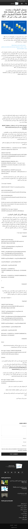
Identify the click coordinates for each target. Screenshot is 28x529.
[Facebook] (22, 472)
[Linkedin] (18, 472)
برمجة (26, 6)
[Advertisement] (14, 409)
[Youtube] (5, 472)
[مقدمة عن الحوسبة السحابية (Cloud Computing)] (4, 488)
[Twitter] (8, 472)
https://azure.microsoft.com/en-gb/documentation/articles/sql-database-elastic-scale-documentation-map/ (14, 47)
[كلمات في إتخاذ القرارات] (4, 495)
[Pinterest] (15, 472)
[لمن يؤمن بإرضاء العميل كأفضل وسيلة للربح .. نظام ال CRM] (4, 482)
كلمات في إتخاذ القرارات (22, 493)
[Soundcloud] (11, 472)
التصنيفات (11, 525)
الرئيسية (15, 525)
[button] (22, 3)
